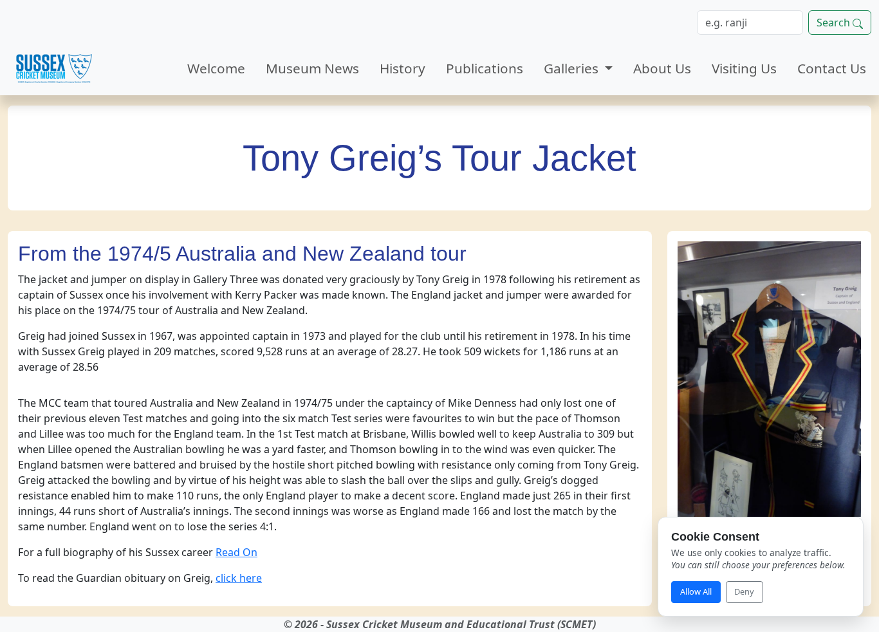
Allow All (696, 591)
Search (835, 22)
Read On (236, 552)
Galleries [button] (573, 68)
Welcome (216, 68)
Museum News (312, 68)
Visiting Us (744, 68)
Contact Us (831, 68)
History (402, 68)
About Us (662, 68)
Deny (744, 591)
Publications (484, 68)
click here (239, 578)
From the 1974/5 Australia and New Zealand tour (245, 253)
